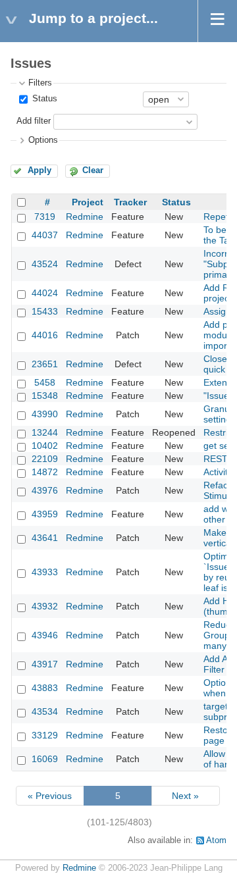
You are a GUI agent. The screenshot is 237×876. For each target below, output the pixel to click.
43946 (45, 635)
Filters (40, 83)
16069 (45, 759)
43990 (45, 414)
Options (43, 140)
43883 (45, 688)
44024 (45, 293)
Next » (185, 795)
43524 (45, 264)
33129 (45, 735)
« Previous (50, 795)
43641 (45, 537)
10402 (45, 445)
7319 (44, 216)
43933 (45, 572)
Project (87, 202)
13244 (45, 432)
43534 (45, 711)
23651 (45, 364)
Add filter (33, 121)
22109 (45, 458)
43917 (45, 664)
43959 (45, 514)
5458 (44, 382)
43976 (45, 490)
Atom (216, 840)
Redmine (84, 216)
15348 (45, 395)
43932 (45, 606)
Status (43, 98)
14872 (45, 472)
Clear (92, 170)
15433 (45, 311)
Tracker (130, 202)
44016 (45, 335)
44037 (45, 235)
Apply (39, 170)
